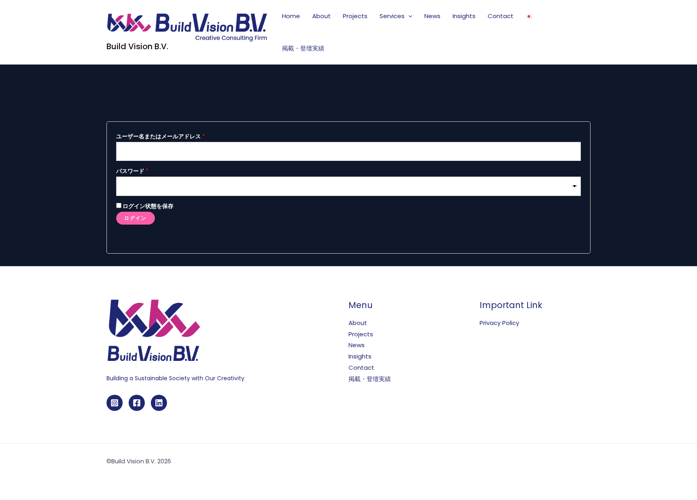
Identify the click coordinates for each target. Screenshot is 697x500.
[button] (408, 16)
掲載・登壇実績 (303, 48)
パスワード (135, 172)
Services (392, 16)
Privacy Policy (499, 323)
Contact (500, 16)
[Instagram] (114, 403)
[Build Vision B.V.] (187, 27)
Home (291, 16)
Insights (464, 16)
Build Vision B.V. (137, 46)
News (432, 16)
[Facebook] (137, 403)
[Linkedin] (159, 403)
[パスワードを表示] (575, 186)
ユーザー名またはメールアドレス (163, 137)
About (321, 16)
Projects (355, 16)
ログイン (135, 218)
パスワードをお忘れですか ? (153, 233)
